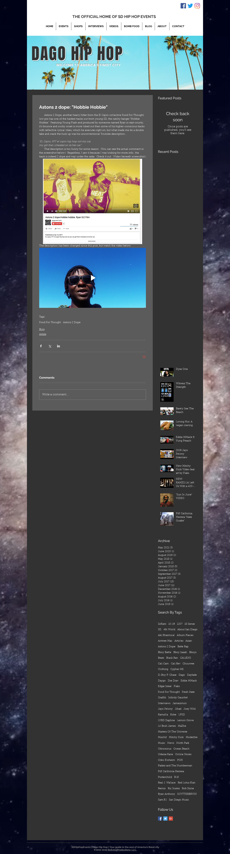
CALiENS (185, 658)
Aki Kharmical (166, 635)
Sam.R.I (162, 800)
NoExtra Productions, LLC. (122, 849)
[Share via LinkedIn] (58, 346)
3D (159, 629)
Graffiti (162, 697)
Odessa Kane (165, 754)
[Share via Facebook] (41, 346)
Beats (161, 658)
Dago (182, 675)
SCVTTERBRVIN (187, 794)
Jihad (178, 709)
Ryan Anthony (166, 794)
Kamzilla (163, 715)
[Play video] (92, 278)
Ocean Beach (181, 749)
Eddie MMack (189, 681)
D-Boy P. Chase (167, 675)
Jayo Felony (165, 709)
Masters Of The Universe (172, 732)
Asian (188, 641)
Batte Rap (183, 646)
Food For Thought (50, 322)
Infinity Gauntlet (178, 697)
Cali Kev (175, 664)
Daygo (162, 681)
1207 (179, 624)
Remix (162, 788)
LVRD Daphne (166, 720)
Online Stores (183, 754)
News (170, 743)
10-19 (171, 624)
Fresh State (188, 692)
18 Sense (190, 624)
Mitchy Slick (176, 737)
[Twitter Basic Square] (165, 818)
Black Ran (172, 658)
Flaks (177, 686)
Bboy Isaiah (180, 652)
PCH (180, 760)
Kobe (173, 715)
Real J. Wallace (167, 783)
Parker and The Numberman (175, 766)
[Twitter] (190, 5)
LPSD (181, 715)
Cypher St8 (176, 669)
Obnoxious (164, 749)
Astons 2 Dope (71, 322)
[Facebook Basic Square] (160, 818)
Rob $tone (188, 788)
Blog (42, 329)
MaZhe (182, 726)
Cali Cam (163, 664)
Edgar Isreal (165, 686)
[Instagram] (197, 5)
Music (161, 743)
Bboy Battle (164, 652)
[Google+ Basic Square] (171, 818)
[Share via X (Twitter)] (49, 346)
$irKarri (162, 624)
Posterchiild (165, 777)
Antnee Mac (165, 641)
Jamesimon (179, 703)
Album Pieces (185, 635)
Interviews (164, 703)
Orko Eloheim (166, 760)
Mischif (162, 737)
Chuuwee (188, 664)
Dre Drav (173, 681)
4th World (169, 629)
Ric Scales (174, 788)
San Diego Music (179, 800)
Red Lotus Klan (186, 783)
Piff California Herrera (171, 771)
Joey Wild (189, 709)
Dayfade (192, 675)
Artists (42, 334)
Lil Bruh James (167, 726)
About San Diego (187, 629)
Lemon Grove (185, 720)
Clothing (163, 669)
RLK (176, 777)
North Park (182, 743)
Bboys (192, 652)
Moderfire (191, 737)
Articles (178, 641)
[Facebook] (183, 5)
